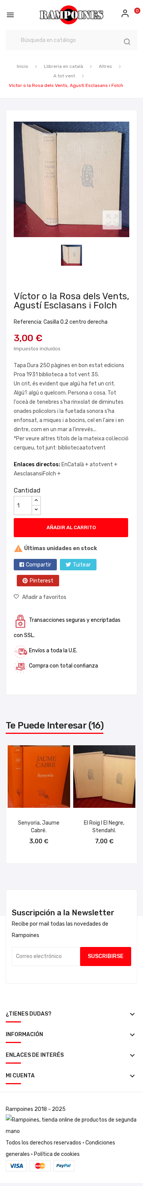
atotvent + (103, 464)
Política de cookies (57, 1154)
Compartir (38, 565)
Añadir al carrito (71, 527)
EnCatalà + (75, 464)
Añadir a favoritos (44, 597)
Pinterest (41, 581)
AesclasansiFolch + (37, 473)
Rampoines (19, 1109)
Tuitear (82, 565)
